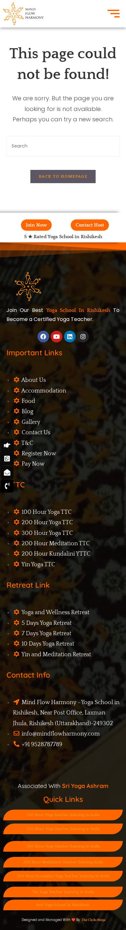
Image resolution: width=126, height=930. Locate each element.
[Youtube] (56, 336)
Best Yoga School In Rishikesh (63, 905)
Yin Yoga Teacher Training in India (63, 892)
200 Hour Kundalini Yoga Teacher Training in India (63, 876)
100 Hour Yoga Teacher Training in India (63, 815)
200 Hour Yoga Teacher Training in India (63, 829)
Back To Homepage (63, 176)
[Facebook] (43, 336)
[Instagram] (83, 336)
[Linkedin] (70, 336)
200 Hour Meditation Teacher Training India (63, 862)
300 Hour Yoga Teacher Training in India (63, 846)
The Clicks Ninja (93, 920)
